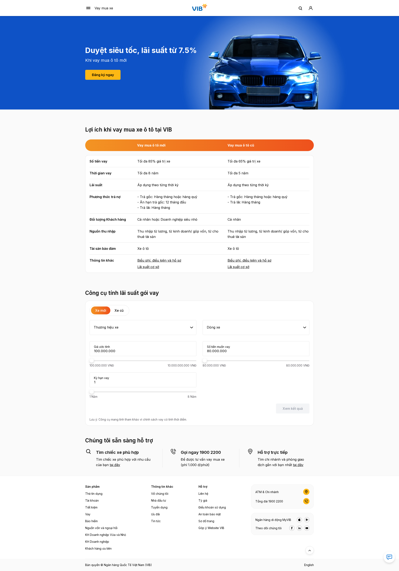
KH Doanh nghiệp (97, 541)
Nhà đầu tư (158, 500)
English (309, 565)
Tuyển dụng (159, 507)
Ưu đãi (155, 514)
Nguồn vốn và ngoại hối (101, 528)
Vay (87, 514)
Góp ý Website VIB (211, 528)
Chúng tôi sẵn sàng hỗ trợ (119, 440)
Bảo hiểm (91, 521)
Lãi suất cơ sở (148, 267)
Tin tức (156, 521)
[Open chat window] (389, 557)
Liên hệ (203, 493)
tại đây (115, 465)
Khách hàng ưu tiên (98, 548)
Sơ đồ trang (206, 521)
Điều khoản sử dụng (212, 507)
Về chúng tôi (159, 493)
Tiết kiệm (91, 507)
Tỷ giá (202, 500)
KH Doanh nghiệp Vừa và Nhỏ (105, 535)
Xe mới (100, 310)
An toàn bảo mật (209, 514)
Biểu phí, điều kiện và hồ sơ (159, 260)
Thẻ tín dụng (93, 493)
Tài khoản (92, 500)
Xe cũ (119, 310)
